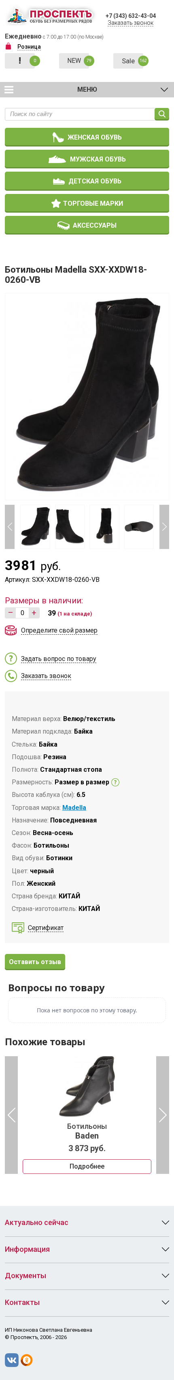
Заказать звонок (130, 22)
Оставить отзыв (35, 962)
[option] (87, 1115)
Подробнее (87, 1166)
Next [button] (164, 527)
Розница (29, 46)
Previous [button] (10, 527)
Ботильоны (87, 1131)
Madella (74, 808)
